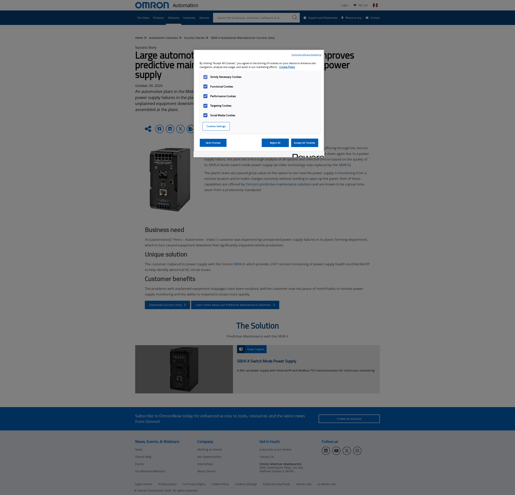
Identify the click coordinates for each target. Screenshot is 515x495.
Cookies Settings (216, 126)
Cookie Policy (287, 67)
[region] (259, 103)
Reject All (275, 142)
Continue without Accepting (306, 54)
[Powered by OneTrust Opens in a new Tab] (307, 154)
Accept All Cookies (304, 142)
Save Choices (213, 142)
